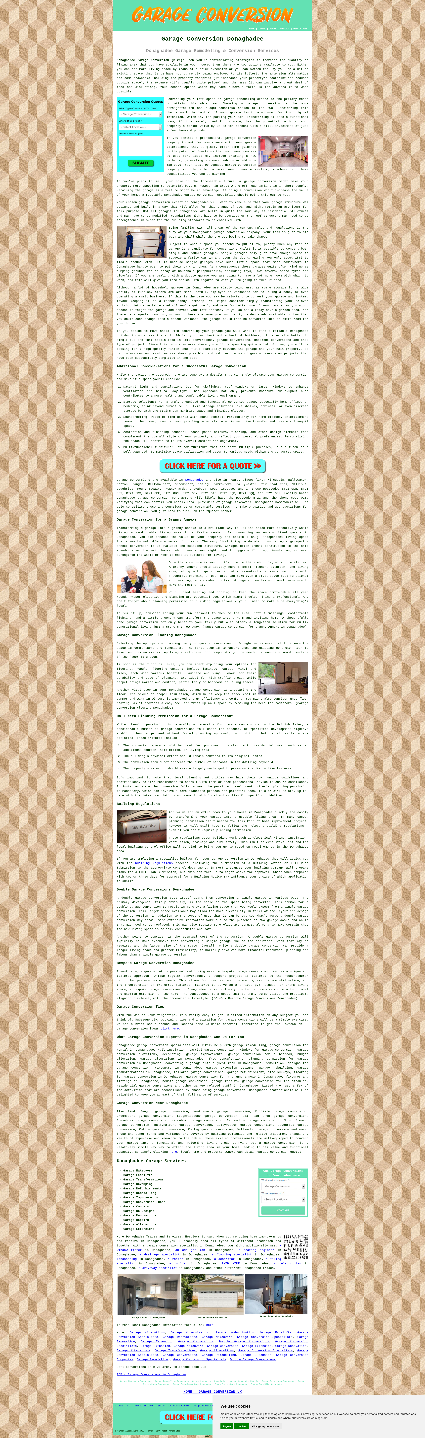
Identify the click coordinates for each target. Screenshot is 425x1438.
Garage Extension (156, 1341)
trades (268, 1268)
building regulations (154, 863)
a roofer (175, 1259)
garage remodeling (239, 99)
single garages (199, 262)
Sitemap (119, 1406)
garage (174, 248)
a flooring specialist (232, 1254)
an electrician (287, 1263)
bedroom (227, 160)
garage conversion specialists (163, 1045)
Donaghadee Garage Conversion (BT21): (150, 60)
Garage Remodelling (219, 1355)
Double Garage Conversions (244, 1341)
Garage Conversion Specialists (264, 1337)
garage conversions (206, 1072)
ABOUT (272, 28)
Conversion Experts (179, 1406)
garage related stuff (212, 1085)
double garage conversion (139, 906)
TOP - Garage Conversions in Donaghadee (151, 1374)
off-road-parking (256, 186)
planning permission (290, 786)
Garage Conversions (195, 1341)
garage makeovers (236, 502)
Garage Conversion (222, 1346)
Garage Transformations (175, 1350)
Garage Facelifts (275, 1332)
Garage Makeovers (217, 1337)
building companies (227, 1134)
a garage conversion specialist (170, 1245)
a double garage (195, 275)
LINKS (262, 28)
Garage (122, 479)
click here (170, 1028)
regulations (284, 227)
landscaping (127, 1259)
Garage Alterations (147, 1332)
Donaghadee (194, 479)
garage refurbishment (245, 1072)
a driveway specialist (158, 1268)
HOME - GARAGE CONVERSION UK (212, 1392)
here (173, 1152)
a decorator (224, 1259)
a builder (178, 1263)
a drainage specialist (160, 1254)
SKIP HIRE (231, 1263)
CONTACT (284, 28)
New (128, 1406)
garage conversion (263, 103)
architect (292, 206)
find (131, 1111)
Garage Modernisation (190, 1332)
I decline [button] (241, 1426)
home (253, 1236)
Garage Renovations (180, 1337)
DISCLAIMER (300, 28)
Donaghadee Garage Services (151, 1161)
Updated (161, 1406)
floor (151, 664)
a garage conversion (278, 1143)
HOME (252, 28)
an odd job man (190, 1250)
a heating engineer (256, 1250)
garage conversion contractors (165, 497)
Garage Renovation (290, 1346)
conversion (267, 181)
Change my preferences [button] (265, 1426)
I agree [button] (227, 1426)
